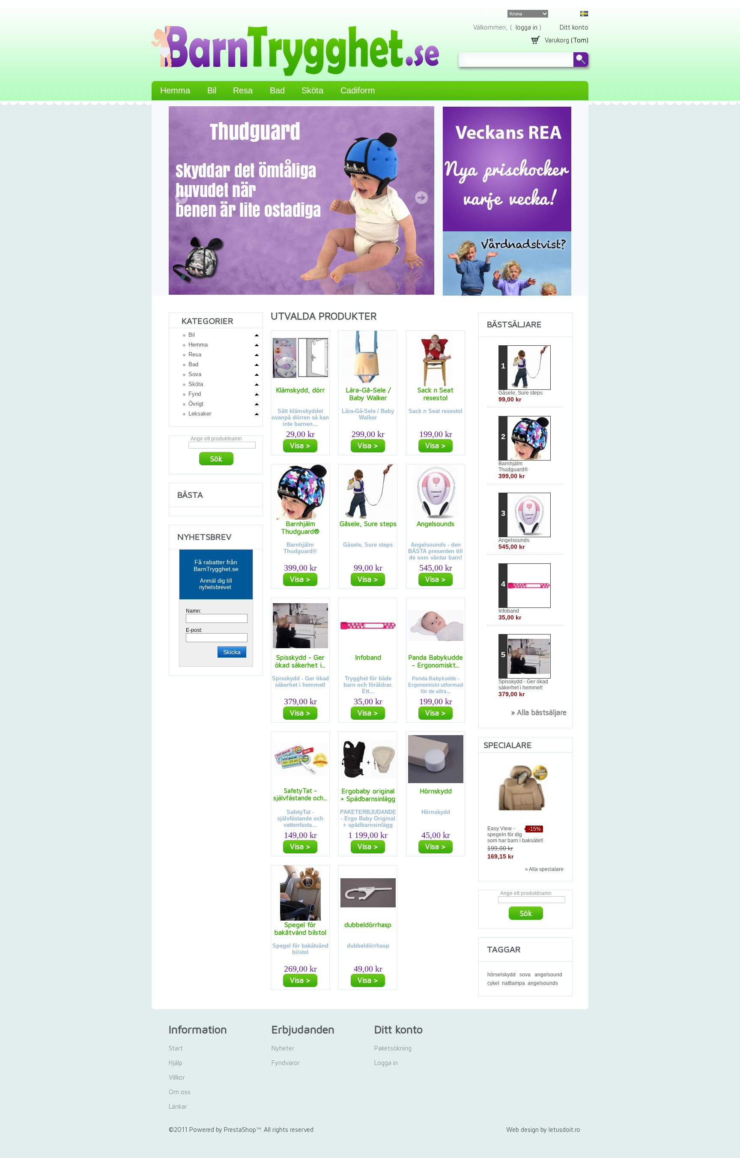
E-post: (194, 630)
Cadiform (357, 90)
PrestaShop (240, 1129)
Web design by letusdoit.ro (543, 1129)
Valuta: (492, 13)
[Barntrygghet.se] (216, 27)
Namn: (193, 611)
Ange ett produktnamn (216, 439)
